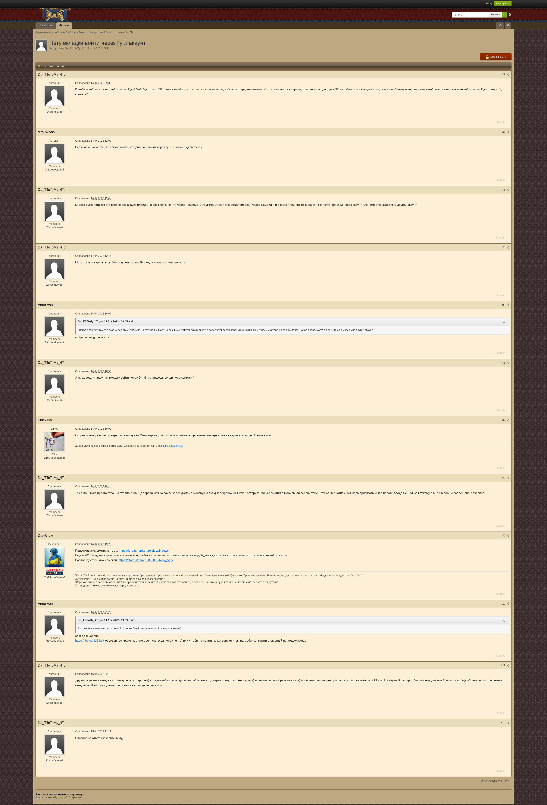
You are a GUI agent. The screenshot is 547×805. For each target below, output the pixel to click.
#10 (503, 603)
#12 (503, 722)
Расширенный (510, 14)
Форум (64, 25)
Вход (488, 3)
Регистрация (503, 3)
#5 (504, 305)
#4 (504, 247)
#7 (504, 420)
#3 (504, 189)
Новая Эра (45, 25)
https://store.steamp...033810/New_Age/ (146, 560)
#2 (504, 132)
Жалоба (500, 122)
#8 (504, 477)
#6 (504, 362)
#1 (504, 74)
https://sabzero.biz (172, 445)
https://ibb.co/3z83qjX (89, 640)
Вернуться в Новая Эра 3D (495, 781)
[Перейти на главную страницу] (73, 14)
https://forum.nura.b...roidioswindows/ (144, 550)
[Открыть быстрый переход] (508, 25)
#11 (503, 665)
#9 (504, 535)
